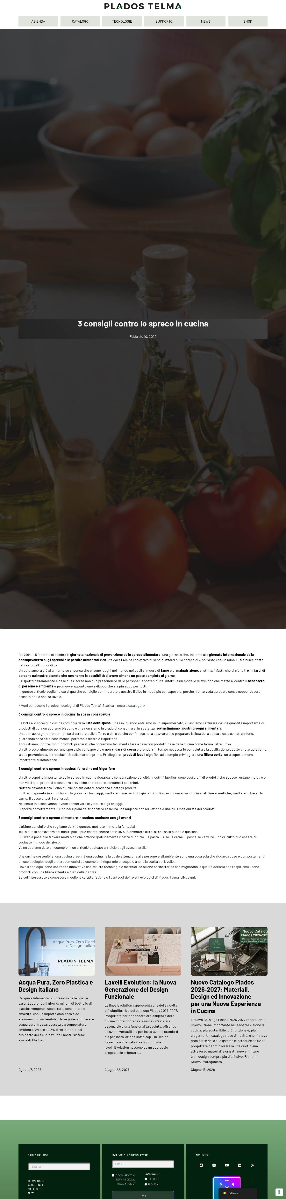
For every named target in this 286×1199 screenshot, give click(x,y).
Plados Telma (169, 877)
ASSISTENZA (35, 1185)
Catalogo (34, 1189)
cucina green (72, 856)
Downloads (36, 1180)
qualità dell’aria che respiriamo (225, 867)
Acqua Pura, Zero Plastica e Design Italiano (55, 985)
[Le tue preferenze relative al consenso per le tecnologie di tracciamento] (279, 1192)
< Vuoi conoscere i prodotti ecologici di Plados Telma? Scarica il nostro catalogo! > (81, 705)
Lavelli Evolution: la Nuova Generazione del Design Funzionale (140, 989)
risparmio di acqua (117, 861)
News (31, 1193)
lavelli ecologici (32, 867)
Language (151, 1173)
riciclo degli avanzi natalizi (127, 847)
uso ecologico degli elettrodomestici (51, 861)
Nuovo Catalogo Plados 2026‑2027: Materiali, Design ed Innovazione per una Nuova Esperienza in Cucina (226, 996)
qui (192, 877)
